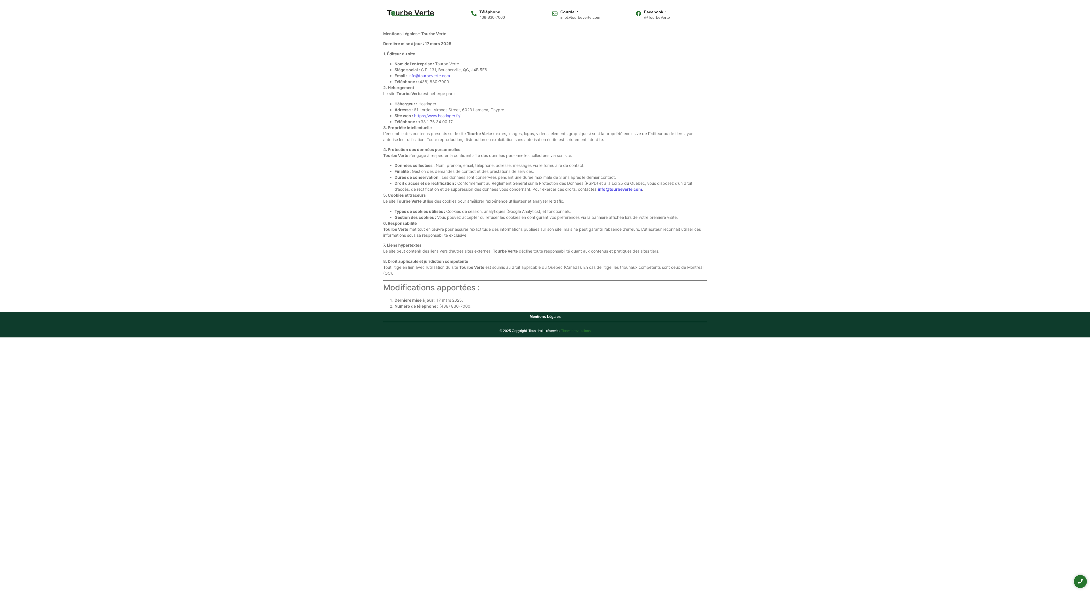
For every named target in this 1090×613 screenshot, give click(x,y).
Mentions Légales (545, 316)
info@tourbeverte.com (429, 75)
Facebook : (655, 12)
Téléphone (489, 12)
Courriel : (569, 12)
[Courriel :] (554, 14)
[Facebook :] (638, 14)
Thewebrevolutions (576, 331)
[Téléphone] (474, 14)
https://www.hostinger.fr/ (437, 115)
